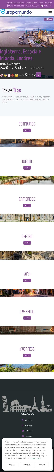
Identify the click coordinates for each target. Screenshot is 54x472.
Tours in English (31, 6)
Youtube (29, 436)
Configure (27, 464)
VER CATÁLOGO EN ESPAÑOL (16, 3)
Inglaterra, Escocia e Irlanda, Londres (20, 55)
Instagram (28, 426)
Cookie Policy (35, 458)
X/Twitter (29, 431)
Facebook (28, 420)
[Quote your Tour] (38, 75)
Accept (42, 464)
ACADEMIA (48, 3)
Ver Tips (27, 130)
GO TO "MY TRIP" (32, 3)
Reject (11, 464)
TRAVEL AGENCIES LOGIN (16, 6)
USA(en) (46, 6)
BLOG (41, 3)
